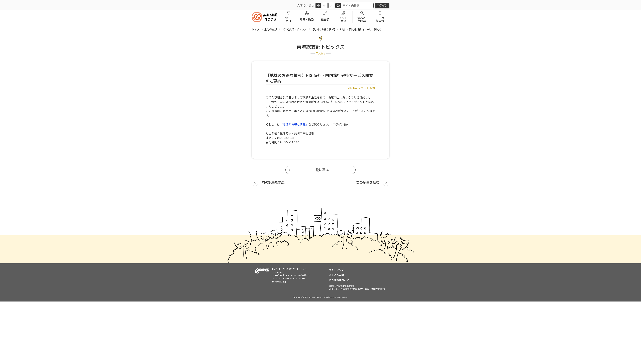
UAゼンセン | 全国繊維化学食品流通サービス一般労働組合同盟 (357, 288)
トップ (255, 29)
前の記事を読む (273, 182)
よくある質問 (336, 274)
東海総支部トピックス (294, 29)
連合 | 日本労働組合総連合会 (341, 285)
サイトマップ (336, 269)
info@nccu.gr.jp (279, 281)
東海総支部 (270, 29)
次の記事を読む (367, 182)
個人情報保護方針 (339, 279)
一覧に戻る (320, 169)
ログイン (382, 5)
